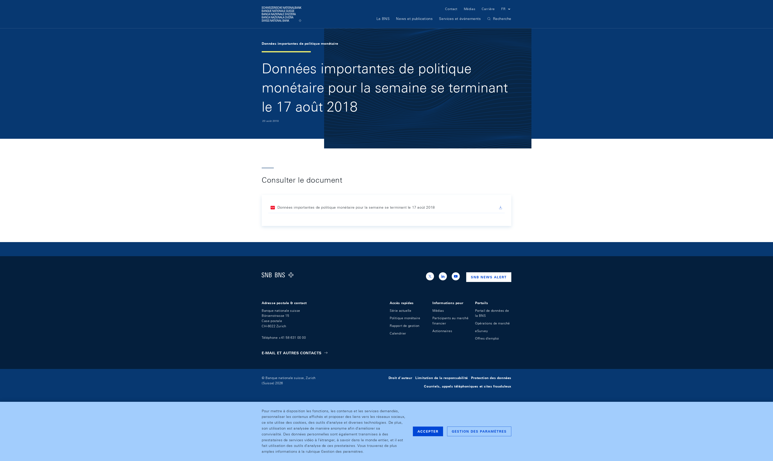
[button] (506, 9)
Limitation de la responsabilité (441, 378)
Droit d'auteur (400, 378)
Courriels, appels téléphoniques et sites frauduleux (467, 386)
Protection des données (491, 378)
